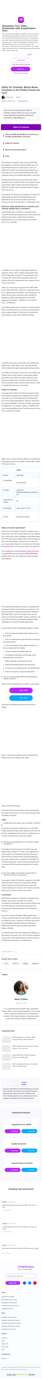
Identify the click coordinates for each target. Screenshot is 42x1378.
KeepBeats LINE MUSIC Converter (11, 1326)
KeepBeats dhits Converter (9, 1329)
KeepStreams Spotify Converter (27, 551)
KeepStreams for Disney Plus (9, 1302)
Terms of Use (5, 1369)
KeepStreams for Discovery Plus (10, 1305)
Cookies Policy (35, 1367)
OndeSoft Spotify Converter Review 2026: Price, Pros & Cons (19, 1206)
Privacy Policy (26, 1367)
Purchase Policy (14, 1369)
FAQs (7, 156)
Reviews (4, 1202)
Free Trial (23, 690)
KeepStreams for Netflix (8, 1296)
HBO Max (35, 963)
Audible (25, 963)
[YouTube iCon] (35, 1283)
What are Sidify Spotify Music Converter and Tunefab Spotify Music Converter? (21, 136)
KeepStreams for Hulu (7, 1308)
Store (3, 1349)
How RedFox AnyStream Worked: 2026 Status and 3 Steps (20, 1248)
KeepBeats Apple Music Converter (11, 1320)
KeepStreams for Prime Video (9, 1299)
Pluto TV (15, 963)
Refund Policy (23, 1369)
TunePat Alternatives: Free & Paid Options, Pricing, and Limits (20, 1228)
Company (4, 1367)
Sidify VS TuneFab (12, 143)
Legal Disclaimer (12, 1367)
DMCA (20, 1367)
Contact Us (4, 1338)
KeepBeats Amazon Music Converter (11, 1323)
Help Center (5, 1344)
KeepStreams (9, 546)
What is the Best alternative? (15, 150)
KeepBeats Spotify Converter (9, 1317)
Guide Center (5, 1347)
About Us (4, 1358)
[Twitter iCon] (29, 1283)
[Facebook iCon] (24, 1283)
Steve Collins (9, 97)
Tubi (6, 963)
